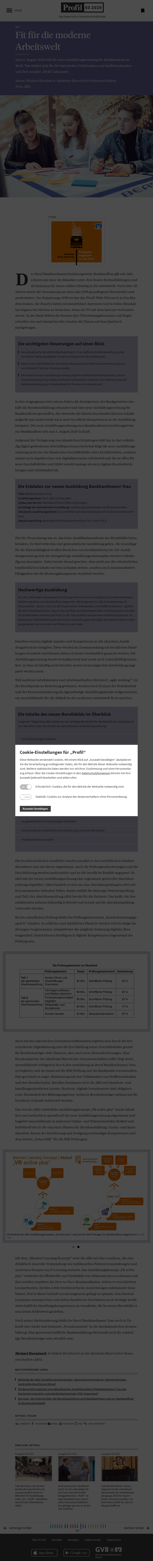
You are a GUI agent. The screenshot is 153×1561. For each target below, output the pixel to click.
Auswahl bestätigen (35, 808)
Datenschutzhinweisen (96, 773)
